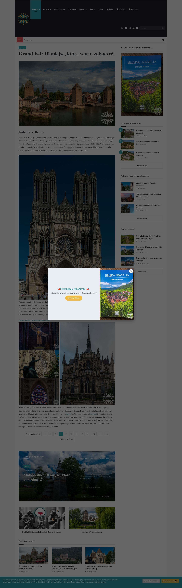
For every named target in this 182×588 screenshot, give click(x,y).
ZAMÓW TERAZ (73, 298)
